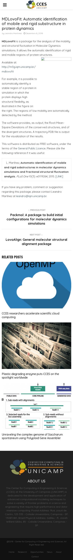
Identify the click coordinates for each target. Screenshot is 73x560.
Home (11, 552)
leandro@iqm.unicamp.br (31, 196)
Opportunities (36, 552)
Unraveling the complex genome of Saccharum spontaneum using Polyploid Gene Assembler (32, 436)
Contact (35, 556)
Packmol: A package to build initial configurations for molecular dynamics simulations (37, 219)
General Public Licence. (32, 148)
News (49, 552)
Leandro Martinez (13, 33)
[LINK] (59, 176)
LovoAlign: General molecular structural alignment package (36, 242)
